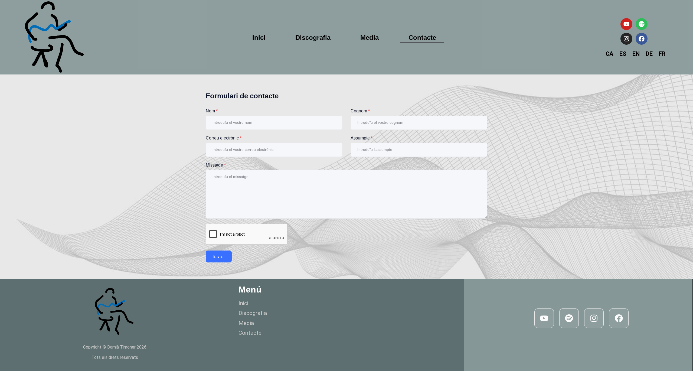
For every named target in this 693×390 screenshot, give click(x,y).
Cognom (360, 111)
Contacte (422, 37)
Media (369, 37)
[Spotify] (642, 24)
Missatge (216, 165)
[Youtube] (626, 24)
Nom (212, 111)
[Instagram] (626, 39)
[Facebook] (642, 39)
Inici (259, 37)
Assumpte (361, 138)
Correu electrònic (223, 138)
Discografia (313, 37)
